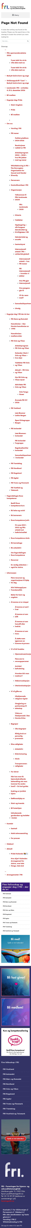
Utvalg (17, 308)
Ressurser (14, 560)
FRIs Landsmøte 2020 (23, 206)
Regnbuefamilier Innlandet (21, 449)
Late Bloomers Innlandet (20, 434)
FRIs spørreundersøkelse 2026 (16, 54)
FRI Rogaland (16, 473)
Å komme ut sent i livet (22, 608)
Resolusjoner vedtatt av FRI (20, 146)
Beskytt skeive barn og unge (18, 76)
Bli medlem (11, 95)
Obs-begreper (20, 729)
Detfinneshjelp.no (18, 798)
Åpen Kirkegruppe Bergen (22, 421)
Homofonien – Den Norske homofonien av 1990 (20, 326)
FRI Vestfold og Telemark (17, 489)
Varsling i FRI (16, 128)
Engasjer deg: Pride (14, 100)
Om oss (10, 123)
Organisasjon (16, 190)
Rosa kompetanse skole (20, 538)
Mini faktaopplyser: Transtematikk (19, 588)
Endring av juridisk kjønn (18, 792)
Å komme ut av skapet (19, 602)
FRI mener (15, 133)
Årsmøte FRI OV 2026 (21, 401)
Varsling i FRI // (9, 1219)
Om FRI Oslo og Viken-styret (21, 378)
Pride (13, 110)
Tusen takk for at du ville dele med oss (18, 61)
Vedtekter (19, 220)
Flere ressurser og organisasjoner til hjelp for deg (20, 580)
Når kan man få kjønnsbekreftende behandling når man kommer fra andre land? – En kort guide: (19, 781)
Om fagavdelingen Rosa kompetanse (18, 554)
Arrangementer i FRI (14, 875)
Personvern (15, 180)
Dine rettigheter (17, 744)
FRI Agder (15, 478)
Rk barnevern (16, 515)
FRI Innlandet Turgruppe (20, 442)
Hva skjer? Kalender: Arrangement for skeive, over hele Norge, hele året (19, 862)
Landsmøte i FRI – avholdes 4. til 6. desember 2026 (17, 89)
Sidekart (10, 844)
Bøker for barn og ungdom (18, 596)
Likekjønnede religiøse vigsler (21, 697)
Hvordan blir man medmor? (22, 674)
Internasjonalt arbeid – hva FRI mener (24, 261)
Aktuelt (9, 849)
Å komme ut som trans (21, 632)
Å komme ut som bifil (21, 615)
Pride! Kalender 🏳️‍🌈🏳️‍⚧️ (19, 854)
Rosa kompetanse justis (20, 520)
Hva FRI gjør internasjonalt (24, 282)
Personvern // (8, 1212)
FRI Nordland (16, 468)
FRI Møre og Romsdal (19, 319)
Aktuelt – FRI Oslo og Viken (22, 371)
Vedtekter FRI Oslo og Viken (22, 364)
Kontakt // (7, 1210)
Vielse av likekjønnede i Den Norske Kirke (22, 715)
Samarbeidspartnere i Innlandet (22, 456)
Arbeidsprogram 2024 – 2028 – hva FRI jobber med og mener (21, 156)
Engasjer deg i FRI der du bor (18, 314)
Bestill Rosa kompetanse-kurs (18, 504)
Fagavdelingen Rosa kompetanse (15, 497)
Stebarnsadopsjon (22, 681)
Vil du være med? (23, 296)
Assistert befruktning (19, 667)
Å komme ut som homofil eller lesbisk (21, 623)
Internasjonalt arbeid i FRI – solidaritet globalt (22, 251)
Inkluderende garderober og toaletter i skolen (20, 815)
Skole (17, 759)
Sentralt (14, 828)
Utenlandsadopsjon (22, 685)
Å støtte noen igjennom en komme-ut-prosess (22, 640)
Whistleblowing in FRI (12, 1222)
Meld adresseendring (19, 833)
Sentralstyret (20, 244)
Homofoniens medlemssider (16, 334)
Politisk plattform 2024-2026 (22, 139)
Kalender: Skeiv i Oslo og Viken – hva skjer (21, 355)
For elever (15, 772)
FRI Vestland (16, 408)
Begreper (14, 724)
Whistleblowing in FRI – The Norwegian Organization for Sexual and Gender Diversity (20, 170)
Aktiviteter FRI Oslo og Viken (20, 385)
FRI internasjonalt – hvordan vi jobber (24, 272)
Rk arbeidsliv (16, 548)
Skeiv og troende (17, 803)
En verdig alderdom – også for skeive (19, 566)
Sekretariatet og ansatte (21, 238)
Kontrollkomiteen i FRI (19, 185)
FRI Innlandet (16, 428)
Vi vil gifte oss (16, 691)
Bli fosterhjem (16, 808)
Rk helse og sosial (18, 510)
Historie (18, 215)
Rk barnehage (16, 543)
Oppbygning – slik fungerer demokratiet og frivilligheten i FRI (22, 228)
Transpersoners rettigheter (21, 764)
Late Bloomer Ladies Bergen (20, 414)
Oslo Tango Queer (23, 393)
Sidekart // (19, 1212)
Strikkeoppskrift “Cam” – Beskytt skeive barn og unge (18, 81)
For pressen (15, 838)
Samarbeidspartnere (22, 303)
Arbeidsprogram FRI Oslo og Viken (22, 347)
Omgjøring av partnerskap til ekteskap (21, 705)
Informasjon (11, 573)
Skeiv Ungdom (16, 105)
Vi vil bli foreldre (17, 649)
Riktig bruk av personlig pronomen (20, 735)
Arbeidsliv (19, 749)
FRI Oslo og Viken (18, 341)
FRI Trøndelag (16, 463)
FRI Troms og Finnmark (20, 483)
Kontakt (10, 824)
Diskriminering (21, 754)
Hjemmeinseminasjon (22, 654)
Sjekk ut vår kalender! (15, 1139)
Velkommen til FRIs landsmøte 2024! (21, 197)
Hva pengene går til (24, 289)
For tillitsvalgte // (20, 1210)
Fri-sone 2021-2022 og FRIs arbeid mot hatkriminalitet (21, 528)
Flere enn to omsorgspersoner (22, 660)
